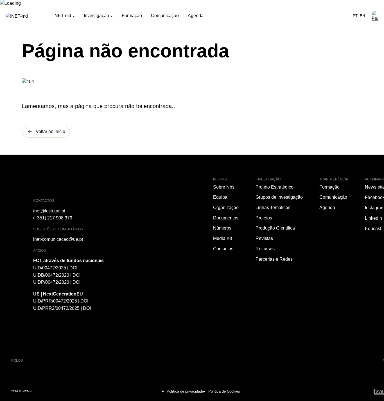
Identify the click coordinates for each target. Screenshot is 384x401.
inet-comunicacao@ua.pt (58, 239)
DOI (73, 267)
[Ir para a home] (29, 16)
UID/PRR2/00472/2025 (56, 308)
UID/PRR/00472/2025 (55, 301)
